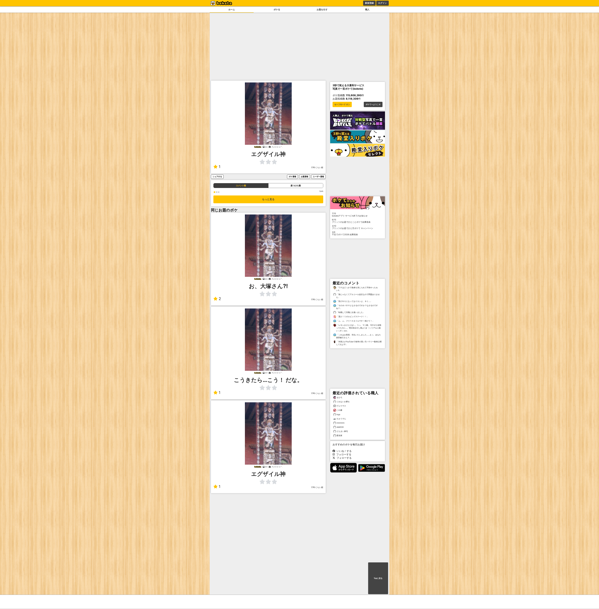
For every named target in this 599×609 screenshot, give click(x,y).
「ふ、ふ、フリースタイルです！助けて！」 (355, 321)
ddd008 (340, 427)
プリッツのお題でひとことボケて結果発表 (351, 221)
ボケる (277, 9)
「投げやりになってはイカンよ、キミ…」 (354, 301)
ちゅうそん (341, 418)
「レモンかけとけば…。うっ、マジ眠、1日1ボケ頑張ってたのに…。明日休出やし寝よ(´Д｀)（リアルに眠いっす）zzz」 (358, 328)
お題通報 (304, 177)
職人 (367, 9)
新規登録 (369, 3)
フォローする (343, 454)
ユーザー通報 (318, 177)
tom (321, 191)
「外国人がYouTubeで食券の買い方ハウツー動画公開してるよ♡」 (359, 343)
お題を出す (322, 9)
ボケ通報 (292, 177)
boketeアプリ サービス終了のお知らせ (350, 214)
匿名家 (339, 435)
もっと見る (268, 199)
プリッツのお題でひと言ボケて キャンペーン (352, 227)
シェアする (217, 177)
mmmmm (340, 423)
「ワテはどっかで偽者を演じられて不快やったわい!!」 (357, 288)
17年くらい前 (317, 167)
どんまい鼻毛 (342, 431)
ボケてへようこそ (373, 104)
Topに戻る (378, 578)
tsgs (338, 414)
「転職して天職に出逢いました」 (350, 312)
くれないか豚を (343, 401)
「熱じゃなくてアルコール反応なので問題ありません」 (358, 295)
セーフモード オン (342, 104)
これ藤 (339, 410)
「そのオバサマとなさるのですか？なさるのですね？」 (357, 306)
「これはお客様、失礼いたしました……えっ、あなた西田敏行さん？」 (358, 336)
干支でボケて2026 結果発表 (345, 233)
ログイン (382, 3)
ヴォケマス (341, 406)
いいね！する (343, 451)
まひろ (339, 397)
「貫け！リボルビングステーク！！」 (352, 316)
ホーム (231, 9)
